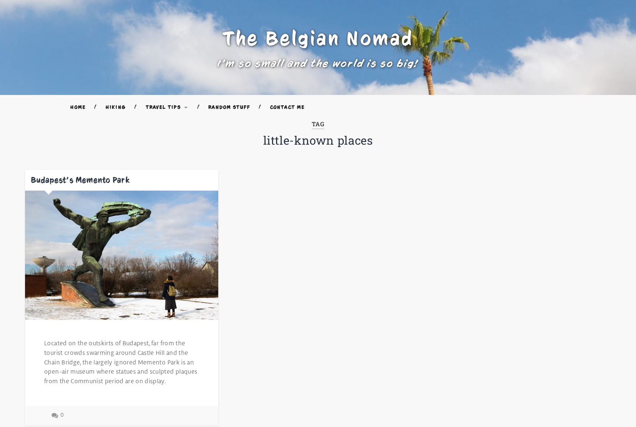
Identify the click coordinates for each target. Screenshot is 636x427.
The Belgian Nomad (318, 38)
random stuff (229, 107)
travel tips (163, 107)
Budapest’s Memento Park (80, 180)
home (78, 107)
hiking (116, 107)
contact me (287, 107)
